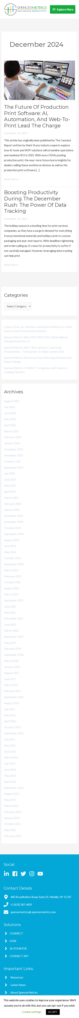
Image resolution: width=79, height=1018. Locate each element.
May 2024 (10, 552)
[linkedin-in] (8, 873)
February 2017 (12, 691)
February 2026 (12, 437)
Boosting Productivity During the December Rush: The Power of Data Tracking (35, 201)
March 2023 (11, 570)
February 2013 (12, 812)
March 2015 (11, 757)
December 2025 (13, 449)
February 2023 (12, 576)
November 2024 (13, 521)
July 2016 (9, 709)
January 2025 (12, 509)
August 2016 (11, 703)
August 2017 (11, 673)
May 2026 (10, 419)
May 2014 (10, 775)
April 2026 (10, 425)
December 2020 (13, 618)
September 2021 (14, 600)
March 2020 (11, 630)
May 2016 (10, 715)
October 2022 (12, 582)
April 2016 (10, 721)
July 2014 (9, 763)
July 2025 (9, 473)
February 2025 (12, 503)
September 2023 (14, 564)
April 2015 (10, 751)
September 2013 (14, 787)
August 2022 (11, 588)
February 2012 (12, 836)
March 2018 (11, 660)
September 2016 (14, 697)
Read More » (11, 179)
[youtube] (41, 873)
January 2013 (12, 818)
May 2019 (10, 642)
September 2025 (14, 467)
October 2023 (12, 558)
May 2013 (10, 799)
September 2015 (14, 733)
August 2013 (11, 793)
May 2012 (10, 830)
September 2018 (14, 654)
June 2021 (10, 606)
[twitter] (24, 873)
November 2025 (13, 455)
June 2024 (10, 546)
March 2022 (11, 594)
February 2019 (12, 648)
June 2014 (10, 769)
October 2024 (12, 528)
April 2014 (10, 781)
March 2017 (11, 685)
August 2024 (11, 540)
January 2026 (12, 443)
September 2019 (14, 636)
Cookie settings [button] (31, 1011)
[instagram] (33, 873)
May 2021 (10, 612)
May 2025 (10, 485)
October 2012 (12, 823)
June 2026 (10, 413)
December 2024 (13, 515)
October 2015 (12, 727)
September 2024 (14, 534)
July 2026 (9, 407)
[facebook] (16, 873)
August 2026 (11, 401)
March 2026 (11, 431)
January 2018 (12, 666)
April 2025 (10, 491)
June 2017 (10, 679)
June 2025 (10, 479)
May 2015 (10, 745)
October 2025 (12, 461)
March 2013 (11, 805)
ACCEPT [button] (53, 1011)
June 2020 (10, 624)
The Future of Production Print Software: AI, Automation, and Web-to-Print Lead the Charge (37, 116)
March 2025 (11, 497)
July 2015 (9, 739)
